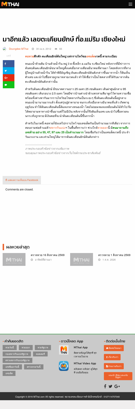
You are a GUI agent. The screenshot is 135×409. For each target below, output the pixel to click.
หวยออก (103, 128)
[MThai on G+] (117, 386)
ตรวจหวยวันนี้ (34, 366)
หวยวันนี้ (9, 347)
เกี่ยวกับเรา (113, 356)
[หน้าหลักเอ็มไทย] (10, 3)
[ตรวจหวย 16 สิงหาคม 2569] (14, 261)
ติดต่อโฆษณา (114, 347)
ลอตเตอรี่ (40, 354)
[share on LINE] (8, 84)
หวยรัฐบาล (43, 347)
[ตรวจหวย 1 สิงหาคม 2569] (81, 261)
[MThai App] (64, 349)
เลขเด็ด (90, 56)
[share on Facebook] (8, 63)
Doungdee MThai (18, 48)
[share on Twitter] (8, 70)
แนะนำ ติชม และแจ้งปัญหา (118, 376)
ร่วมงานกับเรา (114, 366)
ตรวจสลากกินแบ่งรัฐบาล (17, 360)
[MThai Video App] (64, 365)
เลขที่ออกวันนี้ (12, 366)
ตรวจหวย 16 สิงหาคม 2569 (48, 255)
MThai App (81, 347)
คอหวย (29, 56)
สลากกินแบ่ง (58, 128)
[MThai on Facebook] (105, 386)
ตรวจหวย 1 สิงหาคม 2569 (114, 255)
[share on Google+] (8, 77)
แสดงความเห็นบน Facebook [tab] (22, 180)
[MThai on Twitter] (110, 386)
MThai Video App (85, 363)
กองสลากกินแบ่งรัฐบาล (16, 354)
